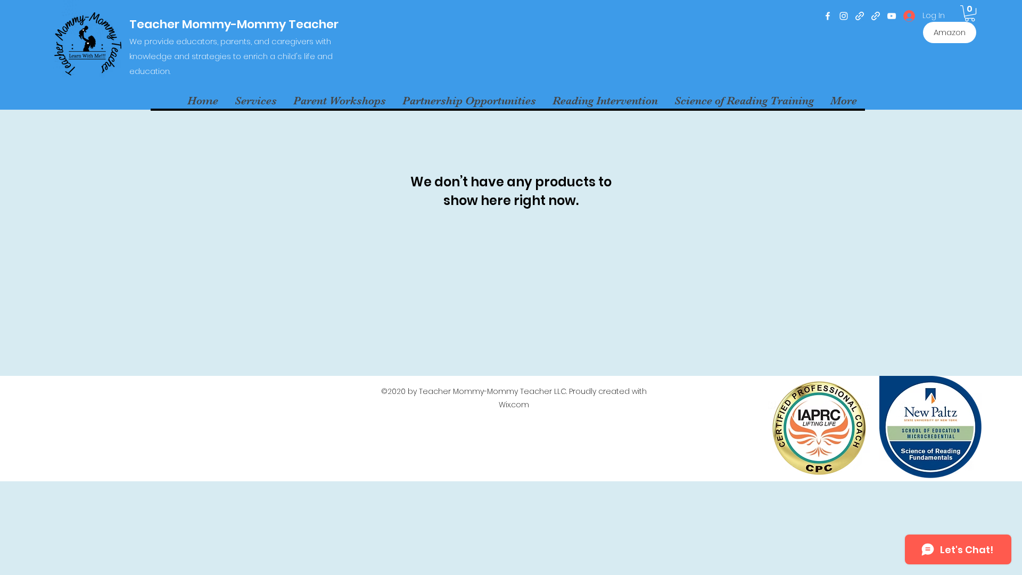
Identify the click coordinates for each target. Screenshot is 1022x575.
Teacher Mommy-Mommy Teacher (235, 24)
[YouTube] (891, 16)
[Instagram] (843, 16)
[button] (969, 13)
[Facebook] (827, 16)
